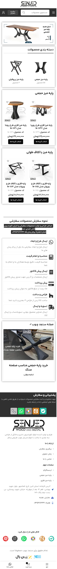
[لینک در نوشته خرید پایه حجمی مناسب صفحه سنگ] (28, 344)
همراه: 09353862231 (42, 502)
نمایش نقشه (44, 497)
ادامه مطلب (29, 375)
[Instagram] (14, 538)
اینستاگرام (47, 470)
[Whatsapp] (21, 411)
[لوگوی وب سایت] (28, 4)
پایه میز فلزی (46, 480)
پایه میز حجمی (46, 475)
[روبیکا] (28, 411)
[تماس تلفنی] (14, 411)
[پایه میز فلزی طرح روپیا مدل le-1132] (41, 110)
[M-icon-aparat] (5, 538)
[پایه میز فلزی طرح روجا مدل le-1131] (15, 110)
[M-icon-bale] (43, 411)
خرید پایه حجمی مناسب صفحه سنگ (28, 367)
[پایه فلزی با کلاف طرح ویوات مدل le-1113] (16, 169)
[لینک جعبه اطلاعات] (28, 429)
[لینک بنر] (28, 33)
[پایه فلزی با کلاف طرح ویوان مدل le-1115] (41, 169)
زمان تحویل (47, 454)
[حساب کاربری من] (3, 12)
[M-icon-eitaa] (36, 411)
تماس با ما (47, 459)
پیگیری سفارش (12, 12)
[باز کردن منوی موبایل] (53, 12)
